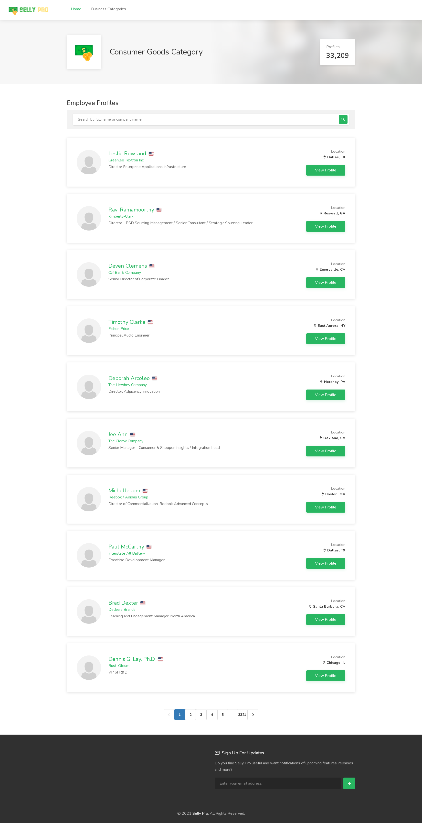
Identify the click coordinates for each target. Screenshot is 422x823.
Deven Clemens (128, 266)
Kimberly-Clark (121, 216)
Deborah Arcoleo (129, 378)
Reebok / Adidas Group (128, 497)
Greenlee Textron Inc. (126, 160)
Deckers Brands (122, 609)
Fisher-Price (118, 328)
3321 (242, 714)
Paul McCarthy (127, 546)
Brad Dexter (123, 603)
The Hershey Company (127, 385)
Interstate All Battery (126, 553)
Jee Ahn (118, 434)
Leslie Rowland (128, 153)
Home (76, 9)
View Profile (326, 170)
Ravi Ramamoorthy (132, 209)
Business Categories (108, 9)
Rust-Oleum (118, 665)
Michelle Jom (125, 490)
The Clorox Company (125, 441)
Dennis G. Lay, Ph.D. (132, 659)
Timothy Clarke (127, 322)
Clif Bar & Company (124, 272)
